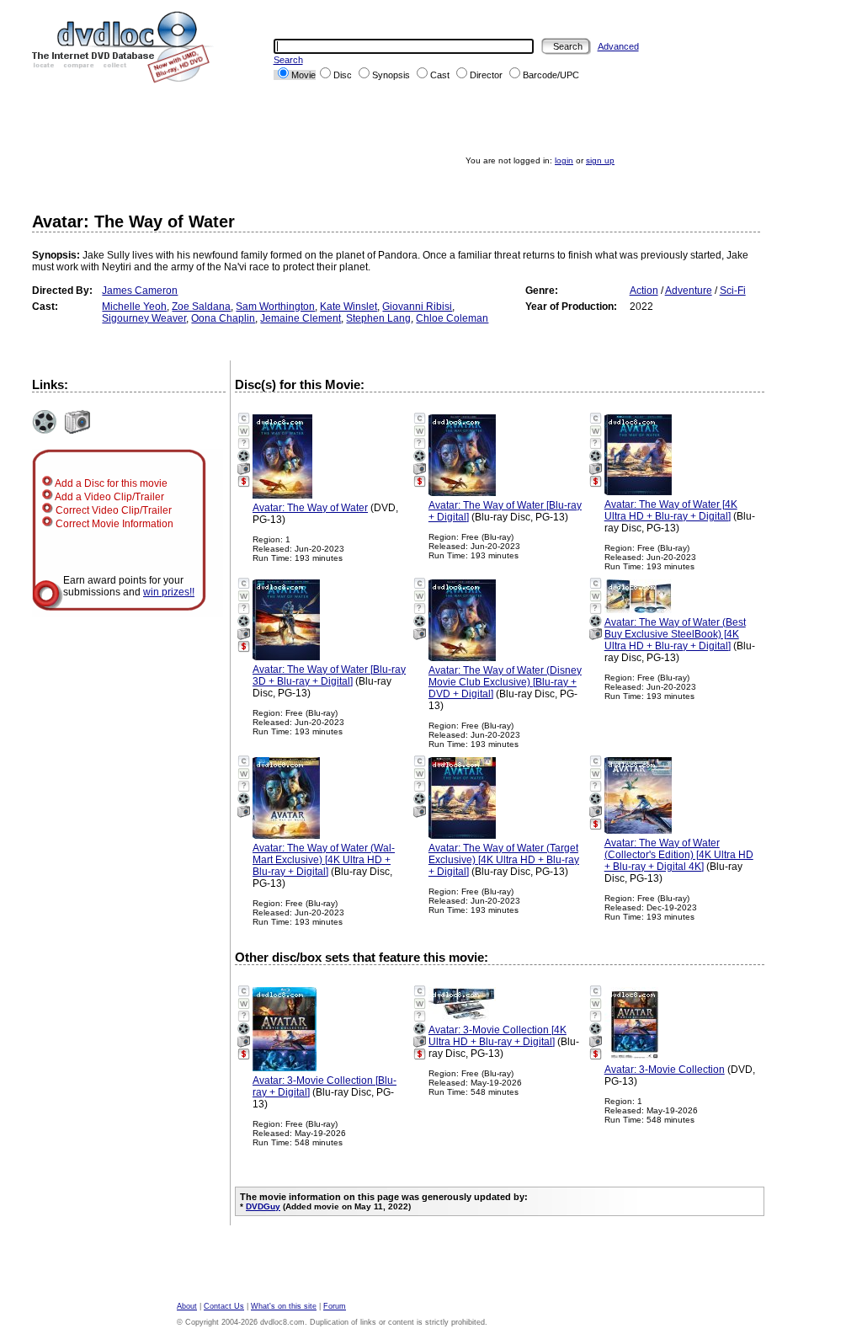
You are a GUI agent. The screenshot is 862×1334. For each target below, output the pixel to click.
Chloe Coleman (452, 318)
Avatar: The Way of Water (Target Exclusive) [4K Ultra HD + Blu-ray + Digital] (503, 860)
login (564, 160)
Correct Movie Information (113, 524)
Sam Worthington (275, 306)
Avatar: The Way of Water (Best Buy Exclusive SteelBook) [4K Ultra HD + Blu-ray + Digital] (675, 634)
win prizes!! (168, 592)
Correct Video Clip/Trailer (112, 510)
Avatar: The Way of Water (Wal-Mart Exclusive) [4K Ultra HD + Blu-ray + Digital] (324, 860)
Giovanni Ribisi (417, 306)
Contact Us (224, 1306)
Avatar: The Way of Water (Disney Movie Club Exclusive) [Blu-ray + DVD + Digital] (505, 682)
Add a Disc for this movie (110, 483)
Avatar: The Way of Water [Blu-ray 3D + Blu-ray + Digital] (329, 675)
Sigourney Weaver (144, 318)
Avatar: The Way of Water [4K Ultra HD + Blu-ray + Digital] (670, 510)
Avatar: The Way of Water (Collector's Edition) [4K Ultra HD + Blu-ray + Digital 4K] (678, 854)
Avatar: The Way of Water (310, 508)
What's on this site (284, 1306)
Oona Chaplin (223, 318)
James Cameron (140, 290)
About (187, 1306)
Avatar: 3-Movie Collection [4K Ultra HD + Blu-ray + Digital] (497, 1036)
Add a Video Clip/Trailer (108, 497)
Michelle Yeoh (134, 306)
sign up (600, 160)
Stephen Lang (378, 318)
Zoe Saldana (201, 306)
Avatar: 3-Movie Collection (664, 1069)
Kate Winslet (348, 306)
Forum (334, 1306)
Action (644, 290)
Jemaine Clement (300, 318)
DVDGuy (263, 1206)
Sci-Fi (733, 290)
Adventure (688, 290)
